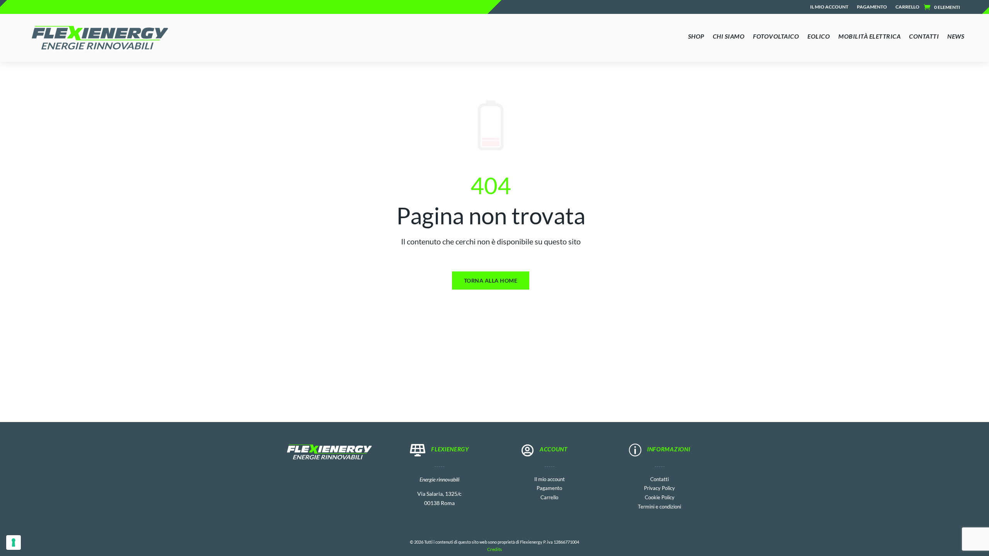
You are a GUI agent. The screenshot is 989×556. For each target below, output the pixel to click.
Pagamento (872, 7)
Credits (494, 549)
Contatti (659, 478)
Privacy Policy (659, 487)
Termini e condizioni (659, 506)
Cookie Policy (660, 496)
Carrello (907, 7)
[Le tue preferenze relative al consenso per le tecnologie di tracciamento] (13, 542)
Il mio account (829, 7)
